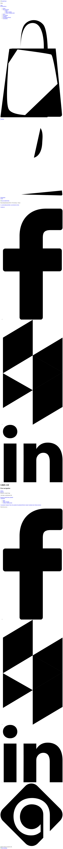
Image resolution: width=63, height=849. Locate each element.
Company (5, 16)
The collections (6, 9)
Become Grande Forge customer (6, 497)
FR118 (1, 490)
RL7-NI (2, 492)
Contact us (2, 207)
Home (4, 8)
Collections (2, 498)
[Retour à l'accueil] (3, 1)
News (4, 14)
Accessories (5, 18)
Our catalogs (5, 15)
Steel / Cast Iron (8, 11)
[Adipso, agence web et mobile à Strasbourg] (31, 845)
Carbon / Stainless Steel (10, 12)
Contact (26, 504)
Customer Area (31, 504)
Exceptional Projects (7, 17)
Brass (6, 10)
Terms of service (38, 504)
